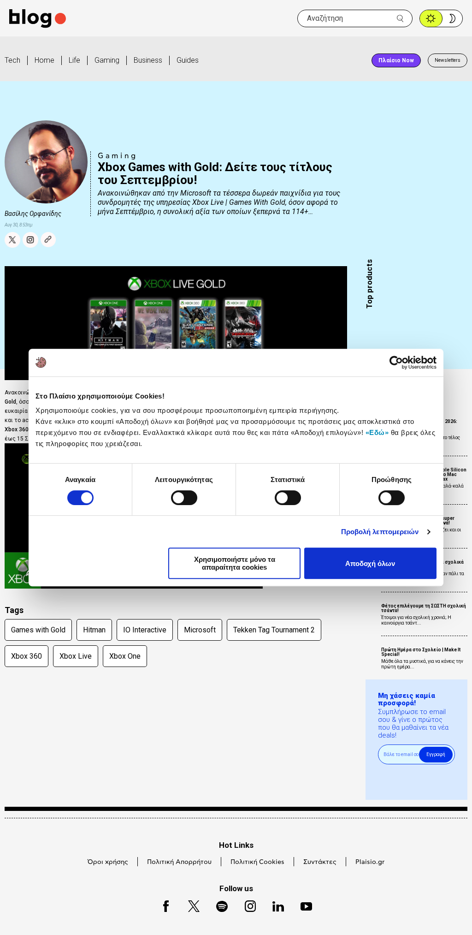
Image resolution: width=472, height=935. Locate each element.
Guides (188, 60)
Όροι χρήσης (108, 862)
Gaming (106, 60)
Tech (12, 60)
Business (148, 60)
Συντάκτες (319, 862)
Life (74, 60)
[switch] (184, 497)
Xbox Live (75, 656)
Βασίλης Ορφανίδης (33, 213)
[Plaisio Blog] (37, 18)
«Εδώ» (377, 432)
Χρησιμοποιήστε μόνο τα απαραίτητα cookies (234, 563)
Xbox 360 (26, 656)
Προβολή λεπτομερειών (380, 532)
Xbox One (125, 656)
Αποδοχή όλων (370, 563)
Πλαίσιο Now (396, 60)
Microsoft (200, 629)
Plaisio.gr (369, 862)
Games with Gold (38, 629)
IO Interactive (144, 629)
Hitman (94, 629)
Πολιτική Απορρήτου (179, 862)
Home (44, 60)
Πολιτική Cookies (257, 862)
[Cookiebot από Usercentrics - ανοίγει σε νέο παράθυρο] (396, 362)
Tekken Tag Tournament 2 (274, 629)
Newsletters (447, 60)
